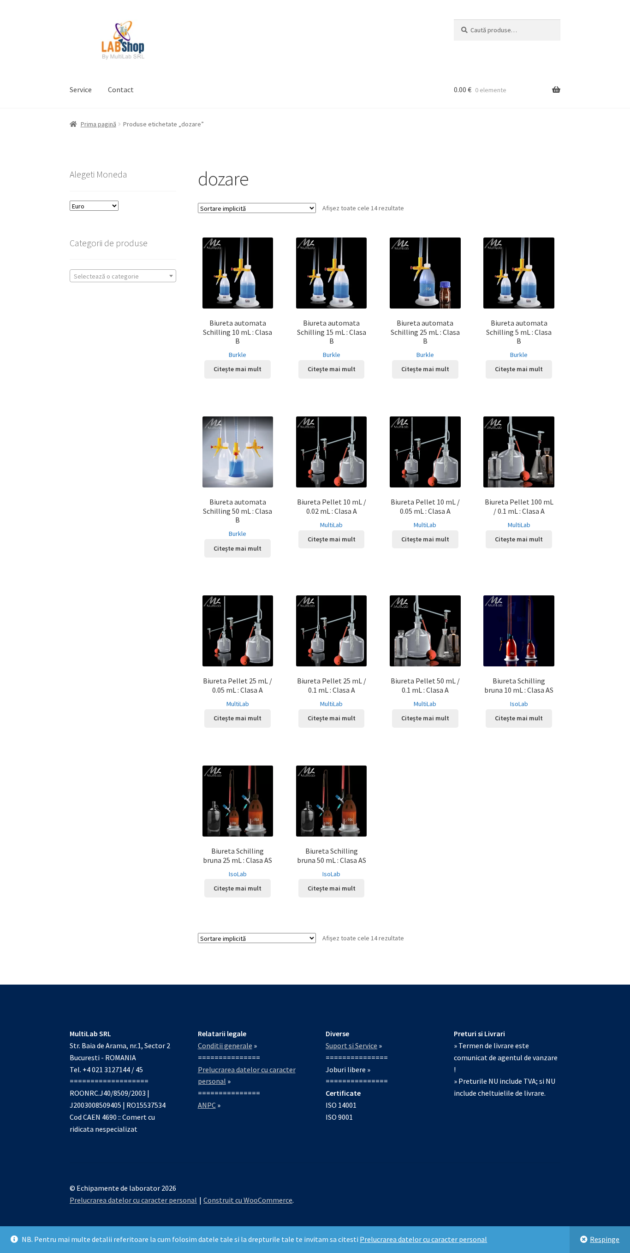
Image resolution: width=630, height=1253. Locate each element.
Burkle (237, 354)
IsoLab (519, 704)
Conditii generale (225, 1045)
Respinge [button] (604, 1239)
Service (81, 89)
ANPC (207, 1105)
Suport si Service (351, 1045)
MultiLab (331, 525)
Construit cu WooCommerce (247, 1200)
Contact (121, 89)
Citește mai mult (238, 369)
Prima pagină (98, 124)
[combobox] (123, 275)
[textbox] (123, 276)
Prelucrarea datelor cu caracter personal (423, 1239)
